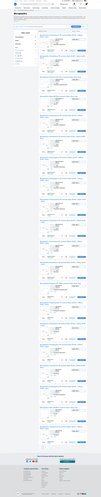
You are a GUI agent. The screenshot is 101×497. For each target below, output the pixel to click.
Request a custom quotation (64, 480)
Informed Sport (44, 483)
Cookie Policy (60, 493)
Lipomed (43, 486)
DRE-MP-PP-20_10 (59, 203)
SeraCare (43, 477)
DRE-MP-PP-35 (58, 348)
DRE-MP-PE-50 (58, 327)
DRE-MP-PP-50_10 (59, 182)
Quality (21, 0)
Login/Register (76, 26)
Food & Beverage (28, 474)
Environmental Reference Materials (26, 10)
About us (16, 0)
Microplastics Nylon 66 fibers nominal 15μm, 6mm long (58, 96)
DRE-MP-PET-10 (59, 285)
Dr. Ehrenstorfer (56, 41)
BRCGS (43, 480)
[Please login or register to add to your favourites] (59, 50)
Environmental (27, 475)
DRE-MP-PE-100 (59, 430)
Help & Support (38, 0)
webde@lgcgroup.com (78, 0)
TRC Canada (44, 485)
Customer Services (62, 471)
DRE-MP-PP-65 (58, 306)
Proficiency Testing (28, 480)
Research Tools (27, 471)
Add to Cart (82, 50)
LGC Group (44, 471)
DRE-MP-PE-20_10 (59, 60)
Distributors (61, 475)
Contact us (45, 0)
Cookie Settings (67, 493)
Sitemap (61, 479)
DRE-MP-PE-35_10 (59, 140)
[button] (25, 37)
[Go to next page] (48, 447)
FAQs (60, 474)
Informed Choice (45, 482)
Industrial (26, 478)
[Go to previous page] (40, 447)
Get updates (67, 461)
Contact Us (61, 472)
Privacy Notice (53, 493)
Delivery (60, 477)
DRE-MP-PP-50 (58, 390)
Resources (26, 0)
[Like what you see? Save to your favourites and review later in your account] (81, 4)
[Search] (52, 4)
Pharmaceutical (28, 472)
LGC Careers (44, 474)
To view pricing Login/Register (72, 51)
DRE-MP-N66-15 (59, 409)
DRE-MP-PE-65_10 (59, 266)
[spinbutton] (64, 50)
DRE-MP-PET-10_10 (59, 79)
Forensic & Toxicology (28, 477)
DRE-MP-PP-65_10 (59, 39)
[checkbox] (15, 50)
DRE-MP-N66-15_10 (59, 98)
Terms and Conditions (45, 493)
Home (15, 10)
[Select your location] (85, 1)
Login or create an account (21, 26)
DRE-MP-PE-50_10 (59, 224)
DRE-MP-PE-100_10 (59, 245)
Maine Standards (45, 475)
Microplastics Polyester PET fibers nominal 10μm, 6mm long (60, 77)
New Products (31, 0)
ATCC (42, 479)
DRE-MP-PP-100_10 (59, 161)
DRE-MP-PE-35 (58, 369)
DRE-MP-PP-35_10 (59, 119)
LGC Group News (45, 472)
